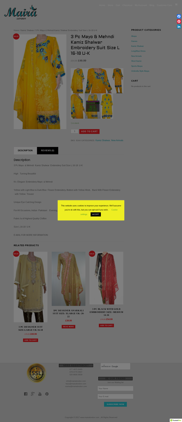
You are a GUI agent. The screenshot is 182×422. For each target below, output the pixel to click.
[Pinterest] (178, 21)
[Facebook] (178, 16)
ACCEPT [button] (95, 214)
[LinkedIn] (178, 26)
